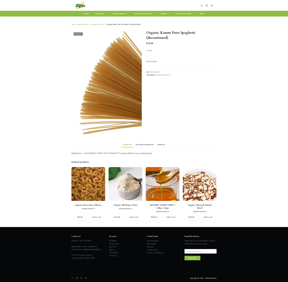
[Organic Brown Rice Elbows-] (88, 184)
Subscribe (192, 258)
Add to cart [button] (96, 217)
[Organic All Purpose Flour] (125, 184)
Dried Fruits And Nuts (142, 13)
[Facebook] (72, 278)
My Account (114, 244)
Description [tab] (127, 145)
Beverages (99, 13)
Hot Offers (113, 252)
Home (86, 13)
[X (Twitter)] (77, 278)
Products (113, 240)
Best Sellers (152, 244)
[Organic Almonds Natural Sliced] (200, 184)
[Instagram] (81, 278)
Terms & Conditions (155, 252)
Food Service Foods (183, 13)
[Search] (201, 5)
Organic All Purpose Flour (125, 205)
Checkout (113, 255)
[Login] (207, 5)
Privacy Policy (152, 249)
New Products (153, 240)
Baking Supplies (119, 13)
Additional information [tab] (145, 145)
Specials (150, 246)
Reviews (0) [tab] (161, 145)
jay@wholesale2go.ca (92, 249)
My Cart (112, 246)
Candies (163, 13)
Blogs (202, 13)
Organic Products (163, 75)
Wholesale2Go (211, 278)
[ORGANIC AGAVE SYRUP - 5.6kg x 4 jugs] (162, 184)
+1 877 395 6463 (84, 240)
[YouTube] (86, 278)
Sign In (112, 249)
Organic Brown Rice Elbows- (88, 205)
